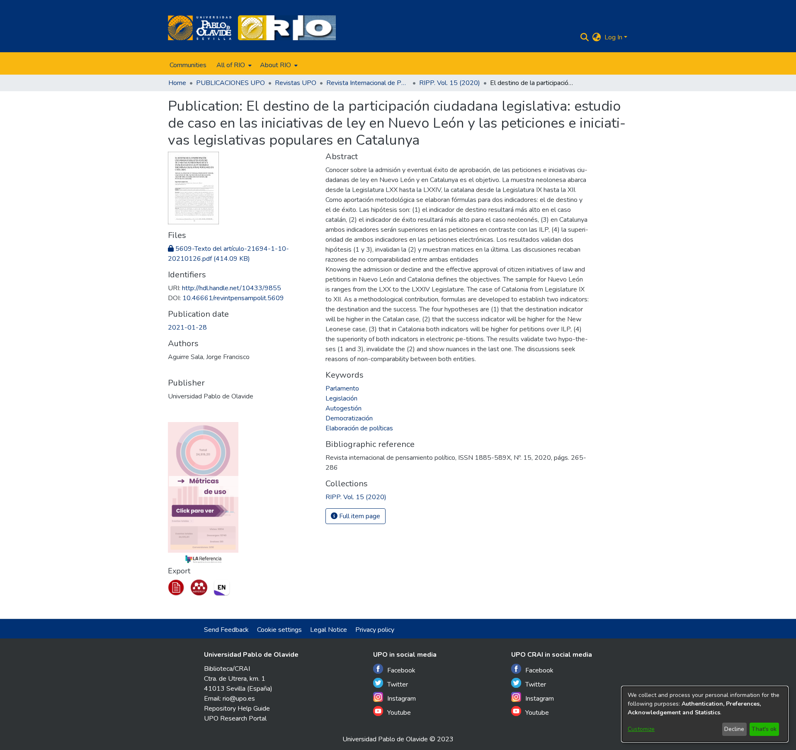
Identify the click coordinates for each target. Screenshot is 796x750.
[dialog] (705, 714)
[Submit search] (585, 37)
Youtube (399, 712)
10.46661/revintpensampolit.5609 (233, 298)
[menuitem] (233, 65)
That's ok (764, 729)
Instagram (401, 698)
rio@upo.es (239, 698)
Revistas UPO (295, 82)
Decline (734, 729)
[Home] (199, 27)
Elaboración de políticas (359, 428)
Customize (641, 729)
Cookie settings (279, 629)
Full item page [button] (358, 516)
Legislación (341, 398)
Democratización (349, 418)
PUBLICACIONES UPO (230, 82)
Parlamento (342, 388)
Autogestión (343, 408)
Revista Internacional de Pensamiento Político (367, 82)
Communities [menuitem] (188, 65)
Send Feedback (226, 629)
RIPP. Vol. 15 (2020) (449, 82)
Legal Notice (328, 629)
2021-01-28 (187, 327)
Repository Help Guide (237, 708)
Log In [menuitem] (613, 37)
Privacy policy (374, 629)
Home (177, 82)
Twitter (397, 684)
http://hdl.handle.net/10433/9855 (231, 288)
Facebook (401, 670)
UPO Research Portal (235, 718)
